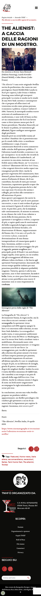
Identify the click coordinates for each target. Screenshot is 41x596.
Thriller (5, 465)
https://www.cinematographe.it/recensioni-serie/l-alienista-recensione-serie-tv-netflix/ (21, 431)
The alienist (28, 462)
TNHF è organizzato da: (19, 493)
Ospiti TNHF (20, 536)
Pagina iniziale (7, 17)
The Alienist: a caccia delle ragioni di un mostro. (20, 36)
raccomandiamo (15, 459)
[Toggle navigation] (36, 8)
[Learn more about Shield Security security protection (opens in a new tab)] (3, 593)
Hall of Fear (20, 540)
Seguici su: (9, 560)
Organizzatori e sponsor (20, 531)
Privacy (20, 552)
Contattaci (20, 548)
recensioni (28, 459)
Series (4, 462)
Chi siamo (20, 544)
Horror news (25, 457)
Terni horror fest (15, 462)
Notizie (20, 527)
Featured (14, 457)
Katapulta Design (22, 587)
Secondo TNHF (20, 17)
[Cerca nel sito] (28, 578)
